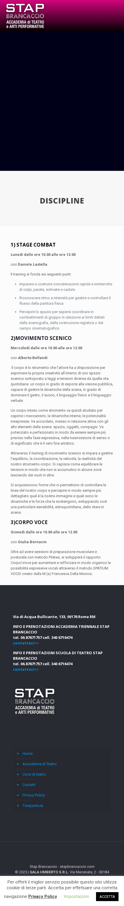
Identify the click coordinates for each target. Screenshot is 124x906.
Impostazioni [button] (76, 896)
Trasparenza (32, 805)
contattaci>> (26, 643)
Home (27, 753)
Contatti (28, 785)
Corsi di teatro (34, 774)
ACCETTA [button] (107, 896)
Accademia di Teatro (39, 764)
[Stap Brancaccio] (25, 15)
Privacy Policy (33, 795)
